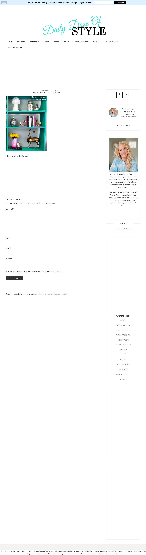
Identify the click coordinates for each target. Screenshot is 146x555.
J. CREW (123, 320)
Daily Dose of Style (73, 25)
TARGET (123, 359)
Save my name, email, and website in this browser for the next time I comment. (34, 271)
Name (8, 238)
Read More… (132, 117)
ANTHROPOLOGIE (123, 335)
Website (9, 259)
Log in (95, 547)
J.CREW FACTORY (123, 325)
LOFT (123, 355)
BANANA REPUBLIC (123, 345)
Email (8, 248)
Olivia (64, 547)
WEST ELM (123, 369)
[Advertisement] (73, 68)
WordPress (88, 547)
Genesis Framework (76, 547)
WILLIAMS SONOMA (123, 374)
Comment (10, 209)
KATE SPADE (123, 330)
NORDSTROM (123, 340)
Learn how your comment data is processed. (51, 294)
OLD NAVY (123, 350)
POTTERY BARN (123, 364)
